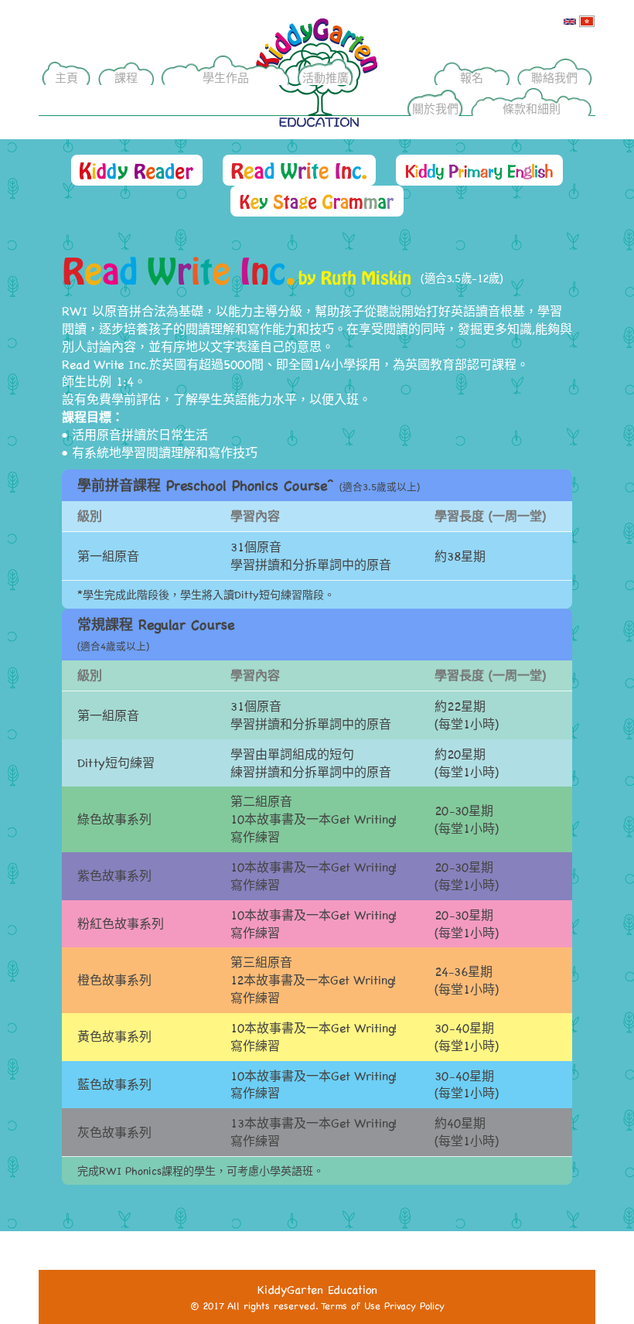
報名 (471, 77)
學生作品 (226, 77)
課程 (126, 77)
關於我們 (435, 108)
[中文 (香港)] (586, 20)
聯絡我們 (554, 77)
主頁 (66, 77)
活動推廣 (325, 77)
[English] (569, 20)
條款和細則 (532, 108)
